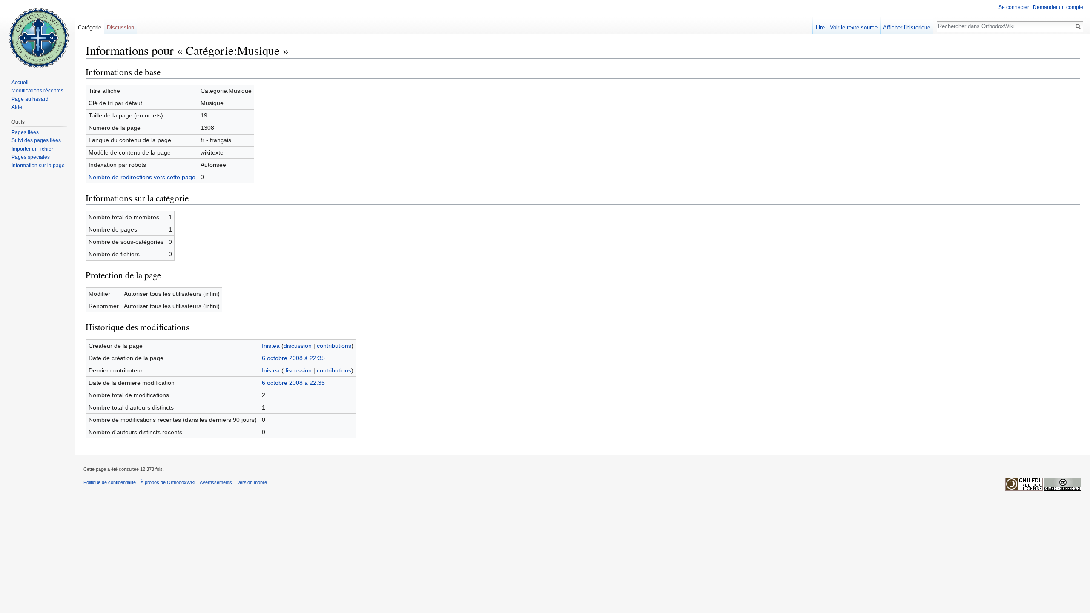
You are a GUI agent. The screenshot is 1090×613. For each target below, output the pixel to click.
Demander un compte (1058, 7)
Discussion (120, 27)
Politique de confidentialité (109, 482)
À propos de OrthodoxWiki (168, 482)
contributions (334, 345)
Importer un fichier (32, 149)
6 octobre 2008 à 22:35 (293, 358)
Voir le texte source (854, 27)
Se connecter (1013, 7)
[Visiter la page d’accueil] (37, 34)
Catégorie (89, 27)
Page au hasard (30, 99)
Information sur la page (38, 166)
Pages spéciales (30, 157)
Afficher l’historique (906, 27)
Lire (820, 27)
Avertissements (216, 482)
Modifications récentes (37, 91)
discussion (298, 345)
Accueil (20, 83)
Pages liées (25, 132)
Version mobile (252, 482)
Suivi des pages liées (36, 140)
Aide (16, 107)
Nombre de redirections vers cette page (142, 177)
